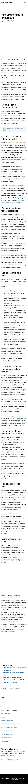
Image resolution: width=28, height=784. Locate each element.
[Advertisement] (14, 43)
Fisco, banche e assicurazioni (9, 727)
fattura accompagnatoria (10, 463)
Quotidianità (4, 741)
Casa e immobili (5, 713)
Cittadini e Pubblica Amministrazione (10, 724)
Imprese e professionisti (7, 720)
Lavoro (3, 717)
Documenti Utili (6, 3)
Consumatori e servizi (6, 730)
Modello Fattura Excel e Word (13, 677)
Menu (25, 3)
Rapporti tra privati (6, 737)
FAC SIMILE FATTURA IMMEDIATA (15, 128)
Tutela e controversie (6, 734)
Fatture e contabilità (15, 688)
